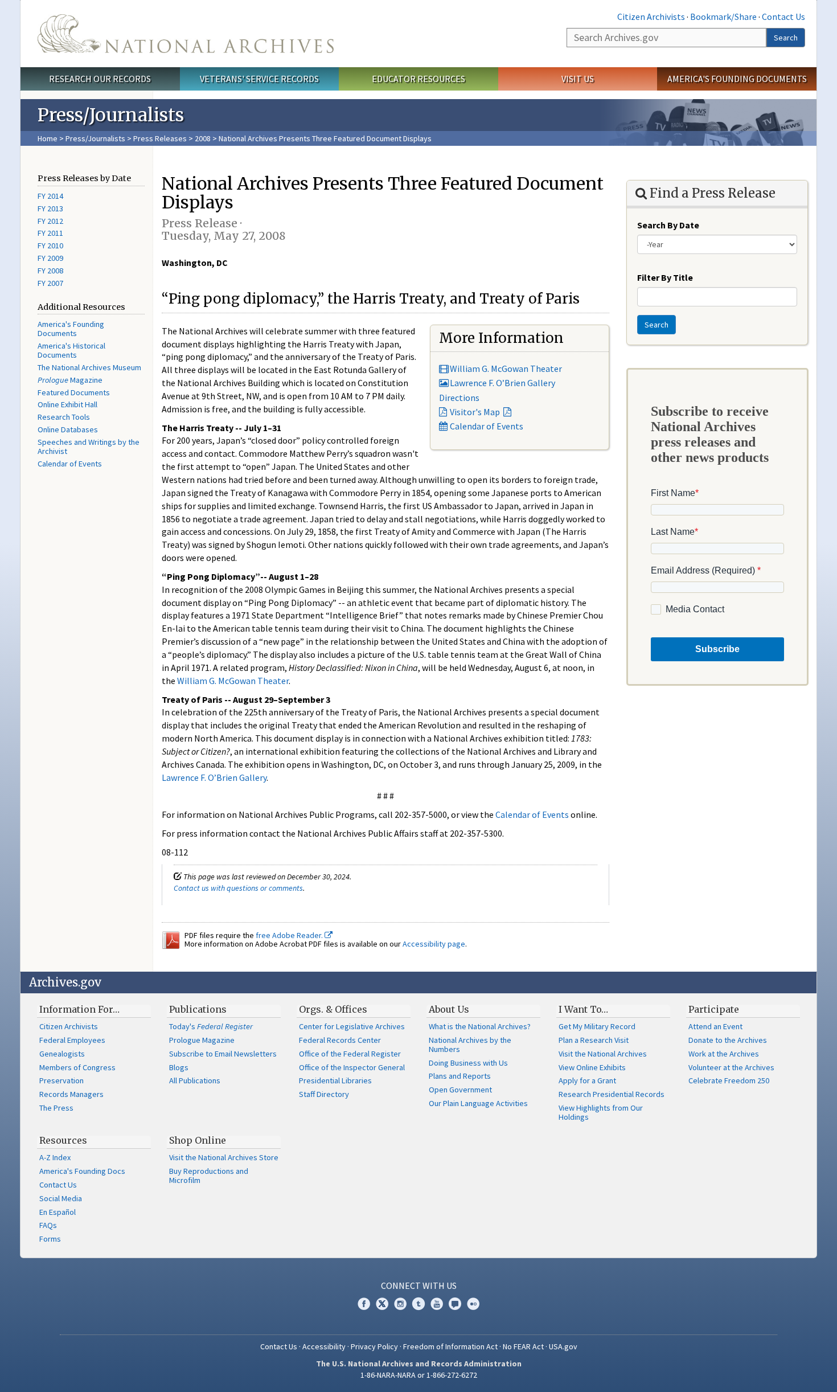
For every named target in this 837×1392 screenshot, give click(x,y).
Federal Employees (72, 1040)
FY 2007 (50, 283)
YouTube (437, 1304)
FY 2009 (50, 258)
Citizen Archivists (651, 16)
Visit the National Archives (603, 1054)
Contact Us (783, 16)
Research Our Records (100, 78)
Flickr (473, 1304)
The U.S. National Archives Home (186, 33)
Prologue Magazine (202, 1040)
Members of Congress (77, 1067)
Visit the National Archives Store (223, 1157)
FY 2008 (50, 270)
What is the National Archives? (480, 1026)
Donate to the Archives (727, 1040)
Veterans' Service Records (259, 78)
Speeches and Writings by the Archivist (89, 446)
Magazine (70, 380)
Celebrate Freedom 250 (728, 1080)
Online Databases (68, 429)
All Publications (194, 1080)
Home (48, 138)
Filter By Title (665, 277)
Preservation (61, 1080)
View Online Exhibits (592, 1067)
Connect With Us (419, 1285)
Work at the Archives (723, 1054)
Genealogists (62, 1054)
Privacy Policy (374, 1346)
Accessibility (324, 1346)
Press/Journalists (95, 138)
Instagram (400, 1304)
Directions (459, 397)
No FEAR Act (523, 1346)
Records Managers (71, 1094)
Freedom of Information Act (450, 1346)
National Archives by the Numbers (470, 1044)
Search (786, 37)
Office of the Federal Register (350, 1054)
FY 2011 (50, 233)
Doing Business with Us (468, 1063)
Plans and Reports (460, 1076)
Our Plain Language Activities (478, 1103)
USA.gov (563, 1346)
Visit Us (577, 78)
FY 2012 (50, 221)
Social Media (60, 1198)
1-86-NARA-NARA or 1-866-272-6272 (418, 1375)
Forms (50, 1239)
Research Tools (64, 417)
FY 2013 (50, 208)
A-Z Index (55, 1157)
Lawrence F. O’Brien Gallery (501, 382)
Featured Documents (74, 392)
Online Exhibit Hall (67, 404)
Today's (211, 1026)
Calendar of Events (70, 463)
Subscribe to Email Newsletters (223, 1054)
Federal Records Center (340, 1040)
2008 (203, 138)
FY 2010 (50, 245)
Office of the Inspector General (352, 1067)
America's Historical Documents (71, 350)
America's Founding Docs (82, 1171)
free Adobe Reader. (290, 935)
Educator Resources (418, 78)
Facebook (364, 1304)
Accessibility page (434, 944)
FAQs (48, 1225)
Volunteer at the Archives (731, 1067)
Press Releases (160, 138)
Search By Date (668, 225)
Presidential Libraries (335, 1080)
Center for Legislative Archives (352, 1026)
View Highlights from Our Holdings (601, 1112)
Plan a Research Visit (594, 1040)
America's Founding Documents (737, 78)
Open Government (460, 1089)
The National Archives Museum (89, 367)
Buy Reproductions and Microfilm (208, 1175)
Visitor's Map (475, 411)
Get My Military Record (597, 1026)
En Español (57, 1212)
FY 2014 (50, 196)
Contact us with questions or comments (238, 888)
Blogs (178, 1067)
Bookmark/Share (723, 16)
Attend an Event (715, 1026)
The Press (56, 1108)
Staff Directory (324, 1094)
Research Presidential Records (611, 1094)
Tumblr (418, 1304)
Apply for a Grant (587, 1080)
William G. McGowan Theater (505, 368)
